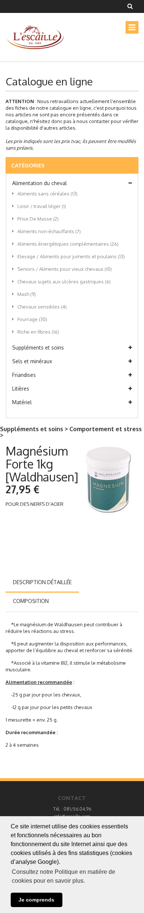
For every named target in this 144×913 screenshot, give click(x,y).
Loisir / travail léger (41, 206)
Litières (20, 388)
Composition (31, 601)
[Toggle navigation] (132, 27)
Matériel (22, 402)
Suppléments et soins (38, 347)
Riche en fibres (38, 332)
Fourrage (32, 319)
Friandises (24, 375)
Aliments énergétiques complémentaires (68, 244)
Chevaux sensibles (42, 307)
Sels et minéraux (32, 361)
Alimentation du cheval (39, 183)
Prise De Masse (38, 219)
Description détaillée (42, 582)
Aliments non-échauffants (49, 231)
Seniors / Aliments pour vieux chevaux (64, 269)
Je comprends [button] (36, 900)
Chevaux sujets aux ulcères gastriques (64, 282)
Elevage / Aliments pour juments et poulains (71, 256)
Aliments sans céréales (47, 194)
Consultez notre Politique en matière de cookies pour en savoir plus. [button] (63, 876)
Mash (26, 294)
